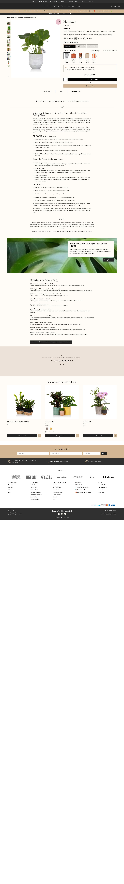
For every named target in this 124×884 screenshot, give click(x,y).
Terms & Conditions (102, 485)
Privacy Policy (101, 492)
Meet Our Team (57, 487)
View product (60, 436)
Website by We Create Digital (62, 517)
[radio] (70, 46)
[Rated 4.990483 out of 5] (90, 28)
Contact (90, 1)
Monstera (27, 17)
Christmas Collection (36, 492)
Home (8, 17)
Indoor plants (27, 11)
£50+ (9, 492)
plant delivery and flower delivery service (59, 208)
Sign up (104, 453)
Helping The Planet (57, 492)
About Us (55, 485)
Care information (76, 91)
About (33, 1)
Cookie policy (101, 489)
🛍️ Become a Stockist (80, 489)
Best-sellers (33, 485)
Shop (12, 17)
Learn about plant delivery (110, 50)
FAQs (54, 499)
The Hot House (43, 1)
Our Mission (56, 489)
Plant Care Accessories (82, 11)
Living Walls (33, 497)
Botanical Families (19, 17)
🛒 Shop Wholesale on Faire (82, 487)
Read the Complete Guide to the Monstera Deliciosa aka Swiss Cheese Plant (51, 342)
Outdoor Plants (34, 489)
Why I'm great (47, 91)
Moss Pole (89, 34)
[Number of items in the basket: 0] (119, 6)
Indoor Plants (34, 487)
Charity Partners (73, 1)
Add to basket (94, 79)
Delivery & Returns (102, 487)
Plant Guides (53, 1)
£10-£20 (10, 487)
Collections (69, 11)
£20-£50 (10, 489)
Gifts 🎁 (93, 11)
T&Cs (82, 1)
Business (62, 1)
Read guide (107, 260)
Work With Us (78, 485)
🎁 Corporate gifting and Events (83, 492)
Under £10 (10, 485)
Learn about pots (95, 50)
